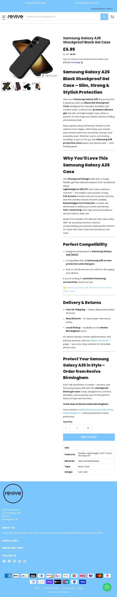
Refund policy (68, 588)
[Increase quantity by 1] (88, 427)
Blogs (80, 588)
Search (37, 588)
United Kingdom (102, 9)
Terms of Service (51, 588)
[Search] (104, 16)
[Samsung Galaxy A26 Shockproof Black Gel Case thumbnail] (6, 86)
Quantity (67, 422)
